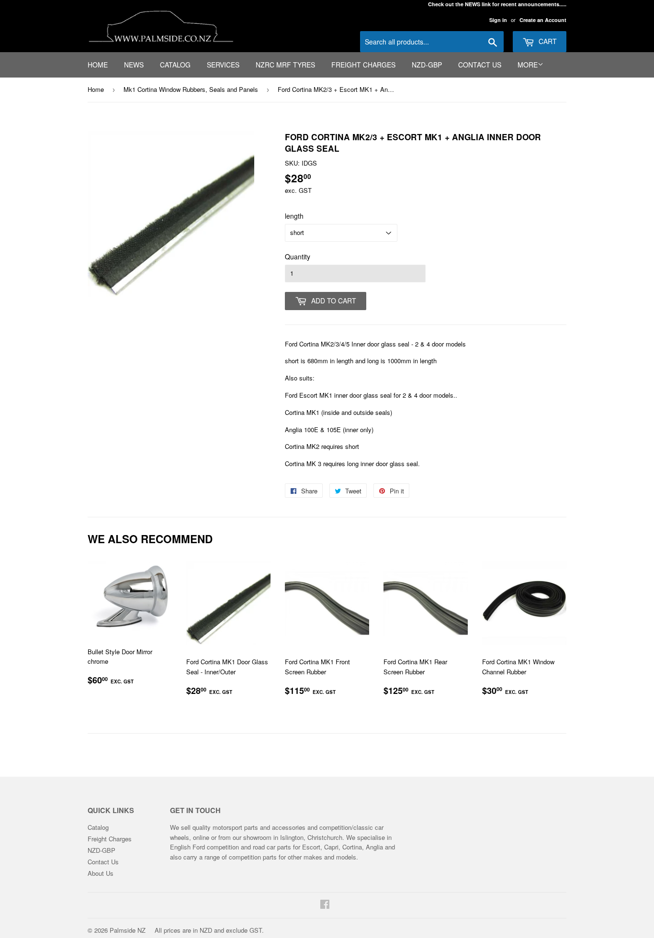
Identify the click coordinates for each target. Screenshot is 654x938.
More (528, 64)
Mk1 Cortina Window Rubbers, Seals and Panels (191, 89)
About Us (100, 873)
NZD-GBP (427, 64)
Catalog (175, 64)
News (134, 64)
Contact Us (479, 64)
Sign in (498, 19)
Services (223, 64)
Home (98, 64)
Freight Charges (363, 64)
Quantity (297, 256)
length (294, 216)
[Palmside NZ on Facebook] (325, 905)
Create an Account (542, 19)
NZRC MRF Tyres (285, 64)
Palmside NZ (128, 930)
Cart (547, 41)
